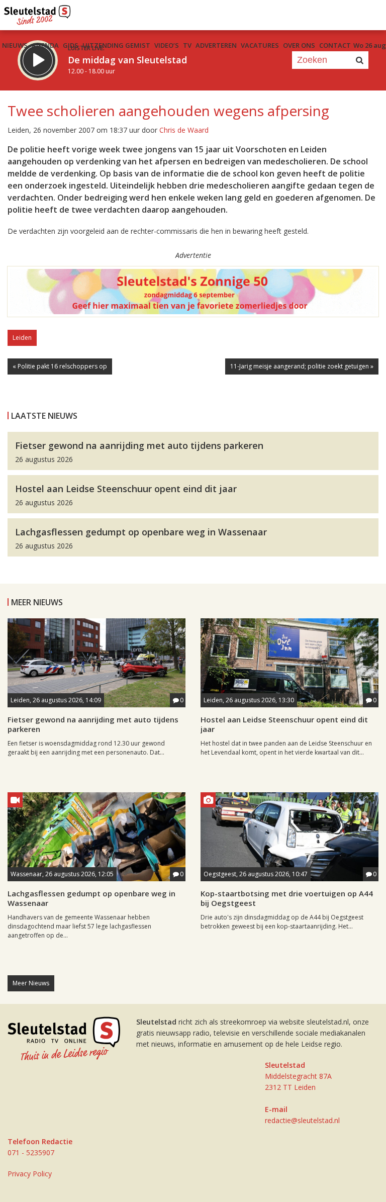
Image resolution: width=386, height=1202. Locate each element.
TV (187, 45)
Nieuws (15, 45)
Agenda (45, 45)
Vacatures (260, 45)
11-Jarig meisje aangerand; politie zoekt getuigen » (301, 366)
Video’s (166, 45)
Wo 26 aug (369, 45)
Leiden (22, 337)
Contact (335, 45)
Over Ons (299, 45)
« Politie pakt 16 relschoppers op (60, 366)
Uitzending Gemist (116, 45)
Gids (70, 45)
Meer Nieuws (31, 983)
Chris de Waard (184, 130)
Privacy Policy (30, 1173)
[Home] (37, 12)
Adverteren (216, 45)
